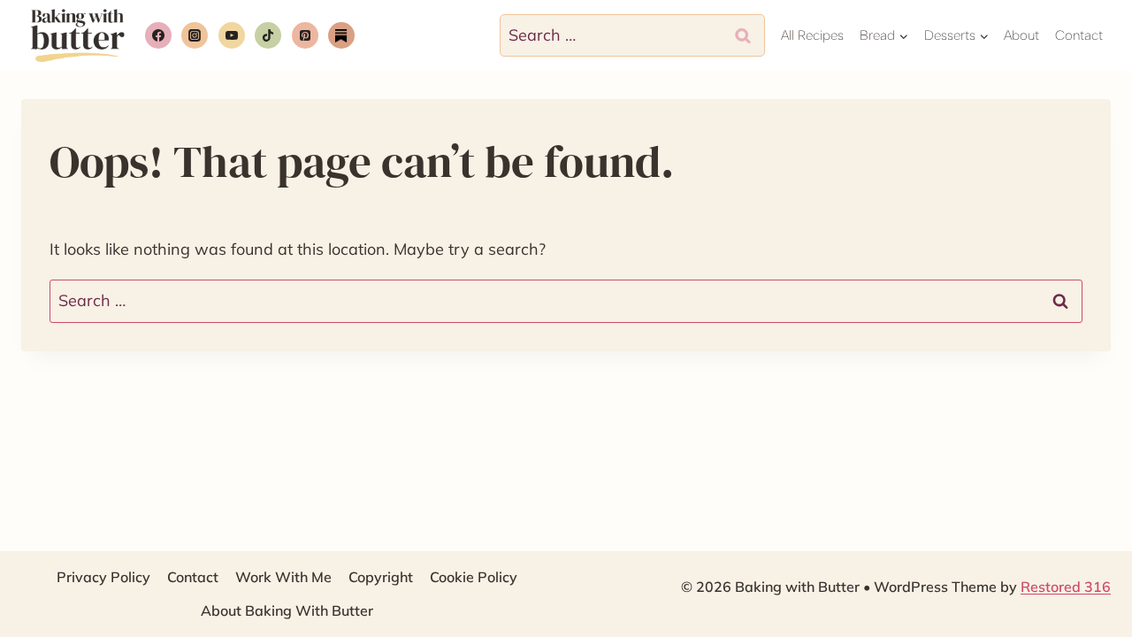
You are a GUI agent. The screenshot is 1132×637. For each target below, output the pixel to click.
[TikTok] (268, 35)
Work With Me (283, 577)
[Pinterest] (305, 35)
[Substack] (341, 35)
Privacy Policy (103, 577)
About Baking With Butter (287, 610)
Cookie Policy (473, 577)
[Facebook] (158, 35)
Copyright (380, 577)
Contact (1079, 35)
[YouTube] (231, 35)
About (1021, 35)
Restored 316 (1066, 586)
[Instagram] (194, 35)
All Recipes (812, 35)
